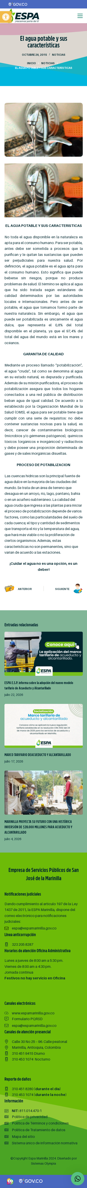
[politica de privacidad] (26, 1117)
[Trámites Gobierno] (18, 4)
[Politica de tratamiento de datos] (34, 1130)
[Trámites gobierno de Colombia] (31, 1181)
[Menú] (80, 15)
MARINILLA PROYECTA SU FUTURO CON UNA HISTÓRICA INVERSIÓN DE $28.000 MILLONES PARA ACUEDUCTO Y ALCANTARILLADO (38, 827)
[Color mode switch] (70, 16)
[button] (6, 17)
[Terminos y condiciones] (36, 1123)
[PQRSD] (23, 1019)
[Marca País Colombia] (10, 1181)
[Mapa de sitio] (19, 1136)
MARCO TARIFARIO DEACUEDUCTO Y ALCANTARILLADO (37, 755)
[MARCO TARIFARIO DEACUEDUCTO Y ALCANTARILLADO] (43, 726)
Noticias (58, 54)
